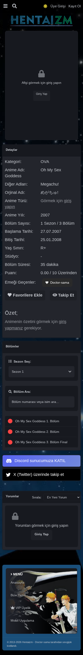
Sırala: (36, 497)
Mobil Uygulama (22, 620)
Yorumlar (12, 496)
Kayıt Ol (74, 6)
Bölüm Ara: (22, 391)
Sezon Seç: (22, 361)
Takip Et (65, 295)
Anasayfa (17, 582)
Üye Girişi (57, 6)
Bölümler (12, 346)
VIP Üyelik (22, 608)
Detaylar (11, 149)
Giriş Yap (41, 94)
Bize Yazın (18, 595)
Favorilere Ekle (27, 295)
